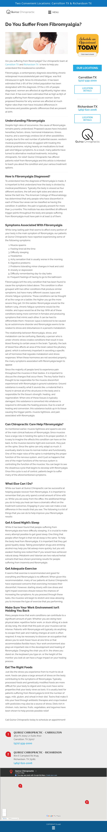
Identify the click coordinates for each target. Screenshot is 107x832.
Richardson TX (82, 3)
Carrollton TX (60, 3)
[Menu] (53, 828)
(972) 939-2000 (87, 80)
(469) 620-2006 (87, 109)
